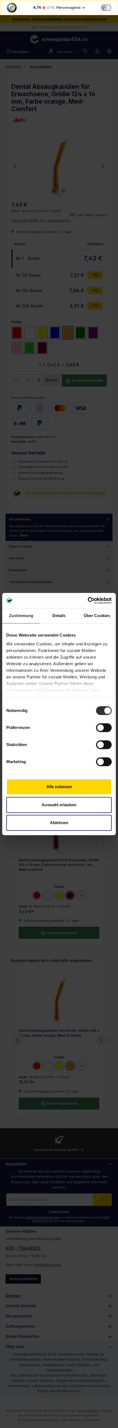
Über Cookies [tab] (97, 615)
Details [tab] (59, 615)
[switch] (106, 8)
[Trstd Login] (109, 7)
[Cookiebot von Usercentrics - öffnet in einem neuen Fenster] (88, 600)
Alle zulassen (59, 786)
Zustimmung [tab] (21, 615)
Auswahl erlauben (59, 804)
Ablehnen (59, 822)
